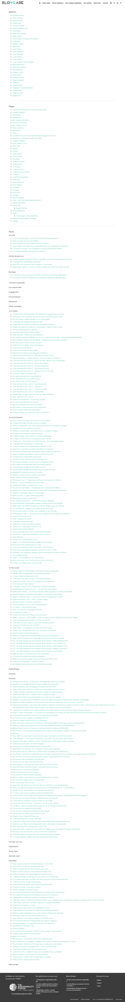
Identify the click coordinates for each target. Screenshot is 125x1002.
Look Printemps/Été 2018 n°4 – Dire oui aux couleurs (30, 363)
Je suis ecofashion (18, 161)
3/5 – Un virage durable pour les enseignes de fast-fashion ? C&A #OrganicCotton (39, 646)
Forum (14, 213)
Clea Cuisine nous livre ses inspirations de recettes (29, 826)
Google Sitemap (21, 208)
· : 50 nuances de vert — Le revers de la (77, 989)
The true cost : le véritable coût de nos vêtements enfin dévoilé (34, 630)
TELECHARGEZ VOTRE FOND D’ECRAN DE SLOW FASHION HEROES (35, 910)
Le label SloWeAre (18, 112)
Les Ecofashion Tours (19, 143)
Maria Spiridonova (18, 64)
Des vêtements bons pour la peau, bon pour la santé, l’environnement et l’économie (41, 757)
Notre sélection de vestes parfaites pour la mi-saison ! (30, 243)
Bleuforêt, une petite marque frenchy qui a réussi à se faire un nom (34, 659)
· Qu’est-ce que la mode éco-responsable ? (77, 980)
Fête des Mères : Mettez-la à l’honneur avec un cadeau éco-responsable (37, 944)
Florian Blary (16, 41)
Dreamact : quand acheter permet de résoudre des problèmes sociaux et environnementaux (43, 725)
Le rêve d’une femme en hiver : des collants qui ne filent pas (33, 547)
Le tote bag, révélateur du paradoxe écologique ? (29, 251)
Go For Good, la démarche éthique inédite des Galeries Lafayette (34, 921)
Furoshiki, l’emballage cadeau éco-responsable (28, 493)
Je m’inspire (16, 167)
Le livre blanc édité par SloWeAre (27, 216)
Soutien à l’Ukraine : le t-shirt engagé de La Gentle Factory (32, 874)
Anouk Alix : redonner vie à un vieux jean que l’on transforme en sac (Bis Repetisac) (40, 785)
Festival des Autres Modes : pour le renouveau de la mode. (32, 884)
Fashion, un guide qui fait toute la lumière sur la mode (30, 869)
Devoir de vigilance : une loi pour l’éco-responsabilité (30, 954)
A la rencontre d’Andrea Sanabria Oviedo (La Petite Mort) (31, 746)
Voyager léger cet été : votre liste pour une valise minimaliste (33, 394)
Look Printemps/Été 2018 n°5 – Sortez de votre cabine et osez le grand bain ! (38, 360)
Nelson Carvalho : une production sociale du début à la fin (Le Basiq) (35, 777)
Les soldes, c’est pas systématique (24, 607)
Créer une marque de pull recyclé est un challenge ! (29, 720)
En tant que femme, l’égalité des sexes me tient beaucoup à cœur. (35, 837)
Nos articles (88, 3)
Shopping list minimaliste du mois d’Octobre (27, 472)
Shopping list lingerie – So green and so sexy (27, 485)
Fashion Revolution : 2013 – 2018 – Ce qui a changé (30, 599)
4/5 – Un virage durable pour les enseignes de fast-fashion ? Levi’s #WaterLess (39, 643)
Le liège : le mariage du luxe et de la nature (27, 563)
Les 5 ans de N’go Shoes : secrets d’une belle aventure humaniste (35, 238)
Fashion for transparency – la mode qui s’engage (28, 399)
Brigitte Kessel (17, 20)
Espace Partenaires (18, 203)
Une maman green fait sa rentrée (23, 782)
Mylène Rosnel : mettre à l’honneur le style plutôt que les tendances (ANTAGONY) (40, 728)
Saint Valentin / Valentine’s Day (23, 926)
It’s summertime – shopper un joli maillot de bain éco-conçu (32, 508)
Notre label (46, 3)
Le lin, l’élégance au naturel (21, 519)
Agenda (15, 148)
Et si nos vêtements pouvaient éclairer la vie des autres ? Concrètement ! (37, 931)
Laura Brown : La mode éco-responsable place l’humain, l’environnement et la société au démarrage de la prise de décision (54, 754)
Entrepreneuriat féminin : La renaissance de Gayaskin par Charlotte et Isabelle (38, 682)
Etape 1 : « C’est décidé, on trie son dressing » (28, 558)
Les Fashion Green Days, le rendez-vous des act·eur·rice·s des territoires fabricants (40, 879)
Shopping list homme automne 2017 (24, 498)
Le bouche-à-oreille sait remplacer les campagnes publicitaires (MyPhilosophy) (38, 278)
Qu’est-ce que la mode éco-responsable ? (26, 410)
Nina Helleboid (17, 70)
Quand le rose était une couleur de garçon (26, 524)
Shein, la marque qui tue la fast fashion (25, 241)
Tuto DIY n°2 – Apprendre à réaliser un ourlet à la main (30, 534)
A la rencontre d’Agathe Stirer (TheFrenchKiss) (28, 780)
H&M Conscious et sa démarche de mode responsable (30, 654)
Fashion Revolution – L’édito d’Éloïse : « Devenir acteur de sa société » (36, 358)
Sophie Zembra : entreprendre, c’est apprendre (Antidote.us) (33, 790)
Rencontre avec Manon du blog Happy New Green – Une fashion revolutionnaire (39, 824)
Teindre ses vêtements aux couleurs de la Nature (29, 475)
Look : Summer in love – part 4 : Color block (27, 386)
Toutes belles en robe (19, 555)
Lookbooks (16, 179)
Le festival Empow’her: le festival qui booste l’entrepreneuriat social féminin (38, 892)
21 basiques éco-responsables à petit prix (26, 262)
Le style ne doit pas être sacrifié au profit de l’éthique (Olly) (32, 793)
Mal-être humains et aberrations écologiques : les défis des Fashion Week (37, 594)
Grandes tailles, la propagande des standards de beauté (31, 573)
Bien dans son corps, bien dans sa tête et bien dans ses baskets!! (34, 832)
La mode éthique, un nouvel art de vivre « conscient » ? (31, 412)
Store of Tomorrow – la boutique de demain (27, 610)
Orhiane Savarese (18, 77)
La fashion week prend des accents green (26, 934)
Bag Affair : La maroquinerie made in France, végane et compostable (35, 684)
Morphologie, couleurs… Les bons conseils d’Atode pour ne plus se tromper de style (40, 267)
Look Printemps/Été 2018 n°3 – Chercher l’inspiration (30, 366)
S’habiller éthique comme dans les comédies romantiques (32, 436)
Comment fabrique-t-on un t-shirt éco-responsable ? (30, 604)
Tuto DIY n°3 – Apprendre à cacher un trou (26, 527)
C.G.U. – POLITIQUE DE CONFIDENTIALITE (27, 200)
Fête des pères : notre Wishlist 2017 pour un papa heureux (32, 939)
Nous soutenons (17, 182)
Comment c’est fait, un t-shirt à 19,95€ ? (26, 625)
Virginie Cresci (17, 96)
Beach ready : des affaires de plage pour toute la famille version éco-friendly (38, 506)
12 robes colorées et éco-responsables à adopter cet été (32, 446)
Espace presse (17, 154)
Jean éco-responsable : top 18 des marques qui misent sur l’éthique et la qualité (39, 426)
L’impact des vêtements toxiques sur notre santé (29, 615)
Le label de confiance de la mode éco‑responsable (29, 110)
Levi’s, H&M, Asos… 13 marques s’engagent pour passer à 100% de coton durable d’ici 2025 (43, 941)
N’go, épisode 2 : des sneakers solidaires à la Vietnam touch (32, 918)
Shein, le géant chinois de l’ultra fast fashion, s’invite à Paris (32, 864)
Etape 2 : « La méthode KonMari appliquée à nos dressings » (32, 542)
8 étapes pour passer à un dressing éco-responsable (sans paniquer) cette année (39, 490)
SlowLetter (16, 192)
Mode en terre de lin (19, 936)
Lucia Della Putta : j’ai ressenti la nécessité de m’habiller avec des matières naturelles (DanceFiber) (46, 829)
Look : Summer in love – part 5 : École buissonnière (29, 384)
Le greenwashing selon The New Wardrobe (26, 819)
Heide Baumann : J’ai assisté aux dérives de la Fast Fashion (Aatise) (35, 764)
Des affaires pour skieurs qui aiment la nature (27, 433)
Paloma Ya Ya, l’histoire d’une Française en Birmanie (30, 353)
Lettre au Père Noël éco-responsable (25, 350)
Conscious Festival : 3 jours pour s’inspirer (26, 887)
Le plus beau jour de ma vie (21, 516)
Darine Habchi (17, 36)
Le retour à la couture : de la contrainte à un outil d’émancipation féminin (37, 248)
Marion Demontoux (18, 67)
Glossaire (15, 195)
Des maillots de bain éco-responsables (25, 477)
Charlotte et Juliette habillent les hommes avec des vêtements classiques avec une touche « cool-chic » (48, 702)
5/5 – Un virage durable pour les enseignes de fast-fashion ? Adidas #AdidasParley (40, 641)
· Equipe (98, 980)
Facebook (15, 190)
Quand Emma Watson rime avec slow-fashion (27, 405)
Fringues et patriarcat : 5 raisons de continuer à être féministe (33, 923)
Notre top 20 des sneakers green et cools (26, 545)
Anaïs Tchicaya (17, 18)
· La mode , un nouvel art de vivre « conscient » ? (77, 985)
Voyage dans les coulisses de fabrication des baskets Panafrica (33, 324)
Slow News (16, 159)
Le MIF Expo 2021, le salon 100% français (26, 882)
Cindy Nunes (16, 31)
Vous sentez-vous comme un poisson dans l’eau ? (29, 915)
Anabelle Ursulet (18, 15)
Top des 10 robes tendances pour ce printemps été (29, 459)
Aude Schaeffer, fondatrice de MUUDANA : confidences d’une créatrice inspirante (39, 340)
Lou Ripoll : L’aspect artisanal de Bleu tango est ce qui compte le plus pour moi (39, 806)
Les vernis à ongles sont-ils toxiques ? (25, 381)
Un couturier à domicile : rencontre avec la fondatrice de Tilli (32, 462)
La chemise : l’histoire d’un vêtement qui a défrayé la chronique (34, 586)
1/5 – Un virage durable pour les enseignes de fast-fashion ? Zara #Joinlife (37, 651)
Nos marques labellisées (73, 3)
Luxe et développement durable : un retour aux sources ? (31, 620)
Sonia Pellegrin (17, 85)
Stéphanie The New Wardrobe (22, 88)
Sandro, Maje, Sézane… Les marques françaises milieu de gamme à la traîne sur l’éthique (42, 591)
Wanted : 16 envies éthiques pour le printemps (28, 482)
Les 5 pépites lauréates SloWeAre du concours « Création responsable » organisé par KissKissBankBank (47, 337)
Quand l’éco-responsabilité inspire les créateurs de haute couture (34, 550)
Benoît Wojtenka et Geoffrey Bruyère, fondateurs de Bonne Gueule (35, 767)
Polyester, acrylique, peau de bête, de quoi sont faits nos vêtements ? (36, 636)
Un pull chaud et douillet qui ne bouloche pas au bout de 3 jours (34, 470)
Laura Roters (16, 49)
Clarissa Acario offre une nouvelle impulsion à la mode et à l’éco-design (36, 697)
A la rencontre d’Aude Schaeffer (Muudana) (27, 775)
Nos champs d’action (19, 125)
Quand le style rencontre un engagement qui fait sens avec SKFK (34, 687)
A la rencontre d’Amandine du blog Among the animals (30, 811)
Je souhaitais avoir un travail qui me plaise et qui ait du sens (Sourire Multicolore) (39, 275)
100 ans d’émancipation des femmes (25, 330)
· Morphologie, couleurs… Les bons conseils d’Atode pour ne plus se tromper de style (47, 991)
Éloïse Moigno (17, 185)
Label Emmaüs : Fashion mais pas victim (25, 959)
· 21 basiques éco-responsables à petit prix (46, 980)
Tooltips (15, 221)
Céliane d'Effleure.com (20, 28)
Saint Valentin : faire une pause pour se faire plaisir (29, 407)
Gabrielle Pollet (17, 44)
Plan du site (16, 205)
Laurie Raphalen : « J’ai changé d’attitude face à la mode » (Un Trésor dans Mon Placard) (42, 738)
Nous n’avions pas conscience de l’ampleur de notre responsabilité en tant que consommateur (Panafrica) (48, 723)
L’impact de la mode (19, 123)
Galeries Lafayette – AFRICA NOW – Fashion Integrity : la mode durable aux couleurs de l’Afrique (45, 617)
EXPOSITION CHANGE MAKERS (23, 529)
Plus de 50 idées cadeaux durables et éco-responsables (31, 319)
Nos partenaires (74, 999)
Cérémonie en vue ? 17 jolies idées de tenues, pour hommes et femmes (36, 480)
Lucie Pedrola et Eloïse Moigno (23, 62)
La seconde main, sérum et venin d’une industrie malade (31, 579)
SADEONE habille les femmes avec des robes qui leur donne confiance (36, 834)
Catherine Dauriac (18, 26)
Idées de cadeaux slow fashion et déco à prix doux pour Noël (32, 454)
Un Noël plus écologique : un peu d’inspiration (27, 345)
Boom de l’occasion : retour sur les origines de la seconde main (33, 581)
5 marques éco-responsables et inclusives (26, 428)
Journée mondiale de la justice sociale (25, 890)
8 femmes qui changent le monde (23, 905)
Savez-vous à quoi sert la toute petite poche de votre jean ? (33, 560)
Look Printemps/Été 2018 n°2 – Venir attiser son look (30, 368)
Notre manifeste (57, 3)
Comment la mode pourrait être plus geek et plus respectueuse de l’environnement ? (41, 821)
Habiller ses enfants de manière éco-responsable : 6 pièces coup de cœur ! (37, 327)
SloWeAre (15, 83)
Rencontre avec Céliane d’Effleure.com (25, 816)
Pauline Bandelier (18, 80)
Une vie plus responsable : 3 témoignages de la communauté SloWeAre (36, 488)
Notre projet (16, 115)
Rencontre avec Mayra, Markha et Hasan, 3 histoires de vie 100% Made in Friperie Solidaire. (43, 741)
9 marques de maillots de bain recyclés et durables (29, 423)
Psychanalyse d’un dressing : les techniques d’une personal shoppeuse (36, 749)
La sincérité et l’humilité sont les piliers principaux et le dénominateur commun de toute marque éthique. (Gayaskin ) (51, 710)
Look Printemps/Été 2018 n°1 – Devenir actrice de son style (32, 371)
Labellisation (16, 117)
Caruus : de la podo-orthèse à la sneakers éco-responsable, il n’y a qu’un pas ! (38, 689)
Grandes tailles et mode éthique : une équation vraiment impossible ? (35, 571)
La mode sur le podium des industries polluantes (28, 656)
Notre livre (97, 3)
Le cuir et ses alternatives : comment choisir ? (28, 661)
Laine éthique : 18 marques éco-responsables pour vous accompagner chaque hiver (40, 246)
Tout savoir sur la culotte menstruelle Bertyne (28, 866)
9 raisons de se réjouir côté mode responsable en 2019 (31, 908)
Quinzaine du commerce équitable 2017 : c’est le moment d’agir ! (34, 946)
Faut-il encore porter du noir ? (22, 348)
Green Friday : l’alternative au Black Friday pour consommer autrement (36, 902)
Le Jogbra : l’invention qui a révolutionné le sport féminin (31, 439)
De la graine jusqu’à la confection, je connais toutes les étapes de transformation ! (40, 751)
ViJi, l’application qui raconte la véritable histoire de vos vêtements (35, 895)
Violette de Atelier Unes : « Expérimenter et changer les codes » (34, 694)
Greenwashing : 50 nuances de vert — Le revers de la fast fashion (34, 589)
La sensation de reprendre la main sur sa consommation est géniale (35, 715)
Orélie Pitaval (17, 75)
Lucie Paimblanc (17, 54)
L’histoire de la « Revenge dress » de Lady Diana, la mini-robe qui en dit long (38, 314)
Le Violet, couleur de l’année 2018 (24, 373)
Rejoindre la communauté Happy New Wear (27, 138)
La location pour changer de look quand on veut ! (29, 467)
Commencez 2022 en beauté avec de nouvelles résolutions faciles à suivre (37, 317)
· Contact (98, 983)
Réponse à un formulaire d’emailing (24, 218)
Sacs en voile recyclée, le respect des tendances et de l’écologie (34, 511)
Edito (14, 133)
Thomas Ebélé (17, 90)
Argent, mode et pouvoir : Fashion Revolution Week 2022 (31, 871)
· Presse (98, 986)
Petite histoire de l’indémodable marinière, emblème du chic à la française (37, 503)
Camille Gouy (16, 23)
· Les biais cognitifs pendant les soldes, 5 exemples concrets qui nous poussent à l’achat (47, 985)
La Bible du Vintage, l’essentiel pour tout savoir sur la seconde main (35, 877)
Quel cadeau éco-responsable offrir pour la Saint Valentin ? (32, 464)
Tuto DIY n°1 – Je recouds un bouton (24, 539)
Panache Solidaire (18, 928)
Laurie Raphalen (17, 51)
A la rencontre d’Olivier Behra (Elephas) (25, 769)
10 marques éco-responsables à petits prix (26, 457)
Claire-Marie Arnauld (19, 33)
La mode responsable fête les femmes (25, 402)
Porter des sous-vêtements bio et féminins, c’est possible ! (32, 264)
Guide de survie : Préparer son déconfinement (27, 335)
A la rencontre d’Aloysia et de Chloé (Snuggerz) (28, 744)
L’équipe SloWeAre (18, 141)
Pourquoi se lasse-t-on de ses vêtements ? (26, 602)
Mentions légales (18, 198)
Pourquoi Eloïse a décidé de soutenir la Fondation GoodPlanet (33, 897)
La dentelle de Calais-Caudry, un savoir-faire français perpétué (33, 623)
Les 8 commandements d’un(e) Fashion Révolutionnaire (31, 532)
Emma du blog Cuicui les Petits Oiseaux (25, 772)
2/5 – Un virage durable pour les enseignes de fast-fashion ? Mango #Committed (39, 648)
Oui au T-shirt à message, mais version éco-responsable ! (31, 420)
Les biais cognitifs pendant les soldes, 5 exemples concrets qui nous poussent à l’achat (42, 259)
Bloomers (15, 733)
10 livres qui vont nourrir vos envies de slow (27, 342)
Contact (105, 3)
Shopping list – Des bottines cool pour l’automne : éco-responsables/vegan (38, 441)
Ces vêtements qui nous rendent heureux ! (26, 379)
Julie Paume (16, 46)
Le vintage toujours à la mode (22, 521)
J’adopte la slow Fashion (20, 172)
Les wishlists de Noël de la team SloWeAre (26, 376)
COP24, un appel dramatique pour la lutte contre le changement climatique (38, 913)
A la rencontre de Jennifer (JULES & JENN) (26, 808)
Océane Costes (17, 72)
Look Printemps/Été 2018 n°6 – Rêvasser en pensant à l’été (33, 355)
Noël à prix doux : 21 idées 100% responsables (28, 495)
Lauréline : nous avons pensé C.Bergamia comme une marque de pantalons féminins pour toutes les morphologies (50, 700)
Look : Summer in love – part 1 (22, 397)
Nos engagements (18, 211)
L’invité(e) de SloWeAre (20, 177)
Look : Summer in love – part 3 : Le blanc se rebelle (29, 389)
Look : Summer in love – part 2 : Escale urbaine (28, 392)
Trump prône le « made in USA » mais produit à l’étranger (31, 957)
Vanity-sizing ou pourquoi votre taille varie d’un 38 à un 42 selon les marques (38, 638)
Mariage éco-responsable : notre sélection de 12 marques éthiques (35, 431)
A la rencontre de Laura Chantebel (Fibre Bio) (27, 762)
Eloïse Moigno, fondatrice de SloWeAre (25, 39)
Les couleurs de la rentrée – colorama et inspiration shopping (33, 501)
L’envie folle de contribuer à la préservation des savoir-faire (32, 801)
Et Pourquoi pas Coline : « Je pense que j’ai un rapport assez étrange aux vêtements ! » (41, 514)
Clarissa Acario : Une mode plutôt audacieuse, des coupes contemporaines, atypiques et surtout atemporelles (49, 731)
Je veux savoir (17, 164)
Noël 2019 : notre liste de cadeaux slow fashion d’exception (32, 449)
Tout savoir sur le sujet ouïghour (23, 584)
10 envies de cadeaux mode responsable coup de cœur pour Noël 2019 (36, 451)
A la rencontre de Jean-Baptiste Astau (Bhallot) (28, 759)
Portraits (15, 174)
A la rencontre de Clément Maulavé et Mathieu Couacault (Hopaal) (35, 798)
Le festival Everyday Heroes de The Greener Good (29, 949)
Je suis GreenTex (18, 169)
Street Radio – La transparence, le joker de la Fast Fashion (32, 628)
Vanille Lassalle (17, 93)
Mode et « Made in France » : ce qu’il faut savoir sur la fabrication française (37, 597)
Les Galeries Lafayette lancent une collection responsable (32, 664)
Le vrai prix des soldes (19, 612)
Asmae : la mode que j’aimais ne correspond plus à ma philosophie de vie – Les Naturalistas (43, 788)
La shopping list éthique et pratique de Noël (27, 322)
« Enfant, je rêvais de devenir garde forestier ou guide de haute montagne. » (38, 692)
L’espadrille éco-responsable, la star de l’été (27, 444)
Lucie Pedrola (17, 57)
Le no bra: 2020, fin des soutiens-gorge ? (26, 332)
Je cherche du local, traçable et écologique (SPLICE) (30, 718)
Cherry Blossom (17, 537)
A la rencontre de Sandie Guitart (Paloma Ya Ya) (28, 813)
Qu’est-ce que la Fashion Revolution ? (25, 633)
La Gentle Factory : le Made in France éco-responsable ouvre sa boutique (37, 952)
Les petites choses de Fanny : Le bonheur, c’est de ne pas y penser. (35, 803)
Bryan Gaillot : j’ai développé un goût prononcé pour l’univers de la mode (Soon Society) (42, 736)
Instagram (15, 187)
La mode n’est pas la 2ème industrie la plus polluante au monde (34, 136)
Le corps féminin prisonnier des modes (25, 576)
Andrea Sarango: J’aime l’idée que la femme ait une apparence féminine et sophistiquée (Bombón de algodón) (49, 795)
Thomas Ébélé (17, 156)
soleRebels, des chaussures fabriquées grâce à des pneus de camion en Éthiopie (39, 552)
